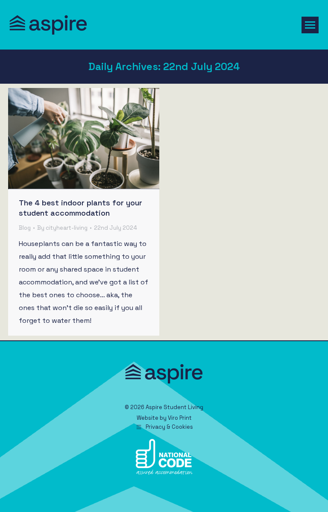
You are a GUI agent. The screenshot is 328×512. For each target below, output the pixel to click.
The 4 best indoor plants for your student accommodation (80, 208)
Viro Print (180, 417)
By (62, 227)
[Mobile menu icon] (310, 25)
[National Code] (164, 472)
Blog (25, 227)
